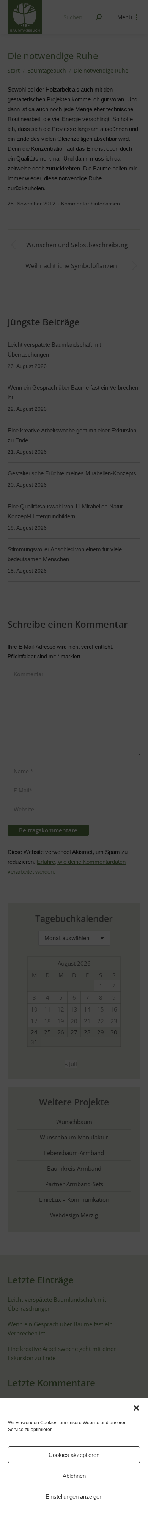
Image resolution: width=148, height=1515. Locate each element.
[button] (136, 1408)
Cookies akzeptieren (74, 1455)
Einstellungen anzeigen (74, 1496)
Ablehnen (74, 1475)
